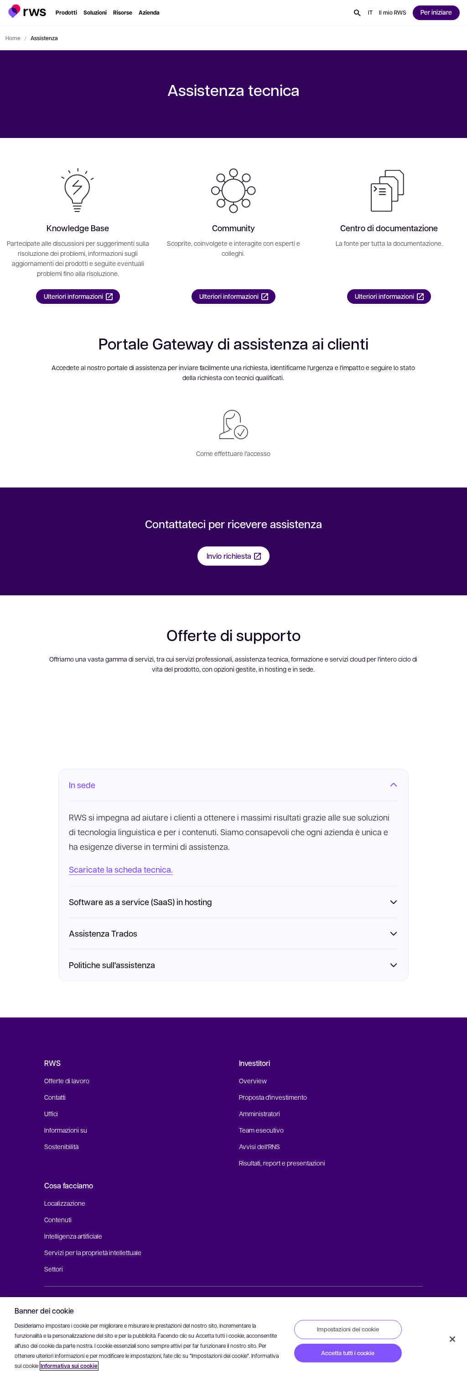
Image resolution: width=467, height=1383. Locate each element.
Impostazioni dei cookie (348, 1329)
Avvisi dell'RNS (259, 1146)
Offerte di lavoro (66, 1080)
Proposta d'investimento (273, 1097)
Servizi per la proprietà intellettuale (92, 1252)
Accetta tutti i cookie (347, 1353)
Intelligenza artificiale (73, 1236)
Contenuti (58, 1219)
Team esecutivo (261, 1130)
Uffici (51, 1113)
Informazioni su (65, 1130)
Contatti (55, 1097)
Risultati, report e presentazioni (282, 1163)
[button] (27, 11)
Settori (53, 1269)
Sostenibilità (61, 1146)
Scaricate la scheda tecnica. (121, 869)
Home (13, 38)
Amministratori (259, 1113)
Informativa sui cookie (69, 1366)
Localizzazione (64, 1203)
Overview (253, 1080)
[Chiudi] (452, 1339)
